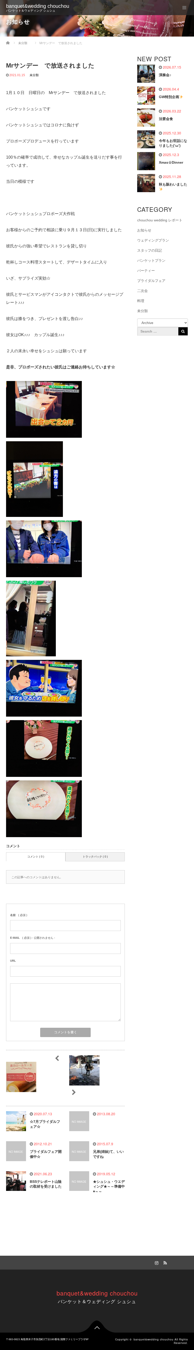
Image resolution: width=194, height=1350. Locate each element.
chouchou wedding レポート (159, 220)
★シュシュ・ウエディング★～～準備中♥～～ (109, 1187)
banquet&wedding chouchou (37, 6)
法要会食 (166, 119)
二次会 (142, 291)
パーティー (146, 271)
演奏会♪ (165, 75)
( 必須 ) (18, 915)
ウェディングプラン (153, 240)
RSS (164, 1262)
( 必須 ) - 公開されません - (32, 937)
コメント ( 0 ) (35, 856)
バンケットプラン (151, 260)
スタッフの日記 (149, 250)
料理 (140, 301)
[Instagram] (156, 1262)
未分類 (34, 75)
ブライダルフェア (151, 281)
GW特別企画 (169, 97)
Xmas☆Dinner (171, 162)
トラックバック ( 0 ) (95, 856)
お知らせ (144, 230)
